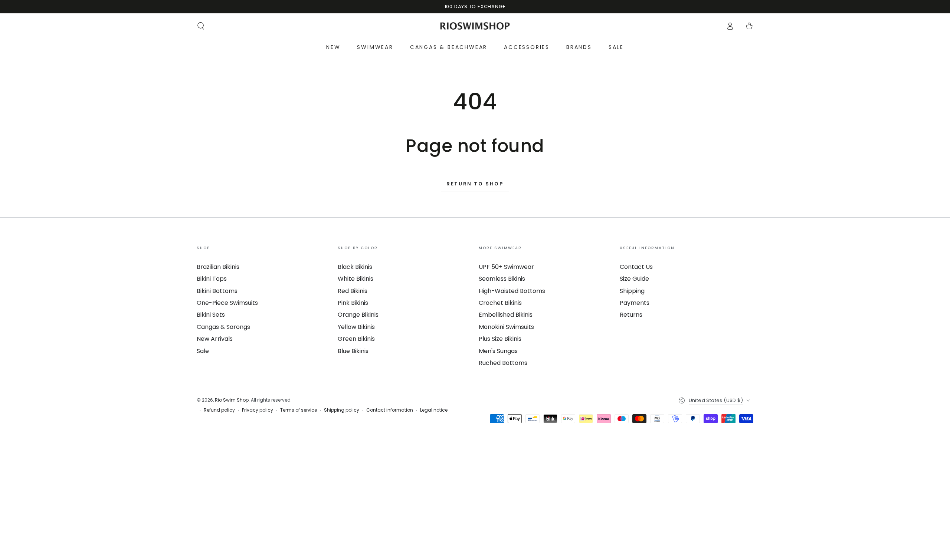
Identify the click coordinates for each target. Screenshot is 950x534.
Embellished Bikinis (506, 314)
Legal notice (434, 410)
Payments (634, 303)
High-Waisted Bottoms (512, 291)
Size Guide (634, 278)
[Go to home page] (475, 26)
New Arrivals (215, 338)
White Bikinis (355, 278)
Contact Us (636, 267)
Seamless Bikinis (502, 278)
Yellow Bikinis (356, 327)
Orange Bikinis (358, 314)
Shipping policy (341, 410)
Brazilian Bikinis (218, 267)
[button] (200, 26)
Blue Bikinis (353, 351)
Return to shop (474, 183)
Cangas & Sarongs (223, 327)
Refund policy (219, 410)
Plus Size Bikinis (500, 338)
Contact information (389, 410)
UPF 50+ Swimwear (506, 267)
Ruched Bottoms (503, 363)
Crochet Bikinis (500, 303)
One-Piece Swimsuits (227, 303)
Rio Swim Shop (232, 400)
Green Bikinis (356, 338)
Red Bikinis (352, 291)
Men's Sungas (498, 351)
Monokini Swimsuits (506, 327)
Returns (631, 314)
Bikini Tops (212, 278)
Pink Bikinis (353, 303)
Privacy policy (257, 410)
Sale (203, 351)
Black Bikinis (355, 267)
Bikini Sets (211, 314)
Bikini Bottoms (217, 291)
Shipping (632, 291)
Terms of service (298, 410)
